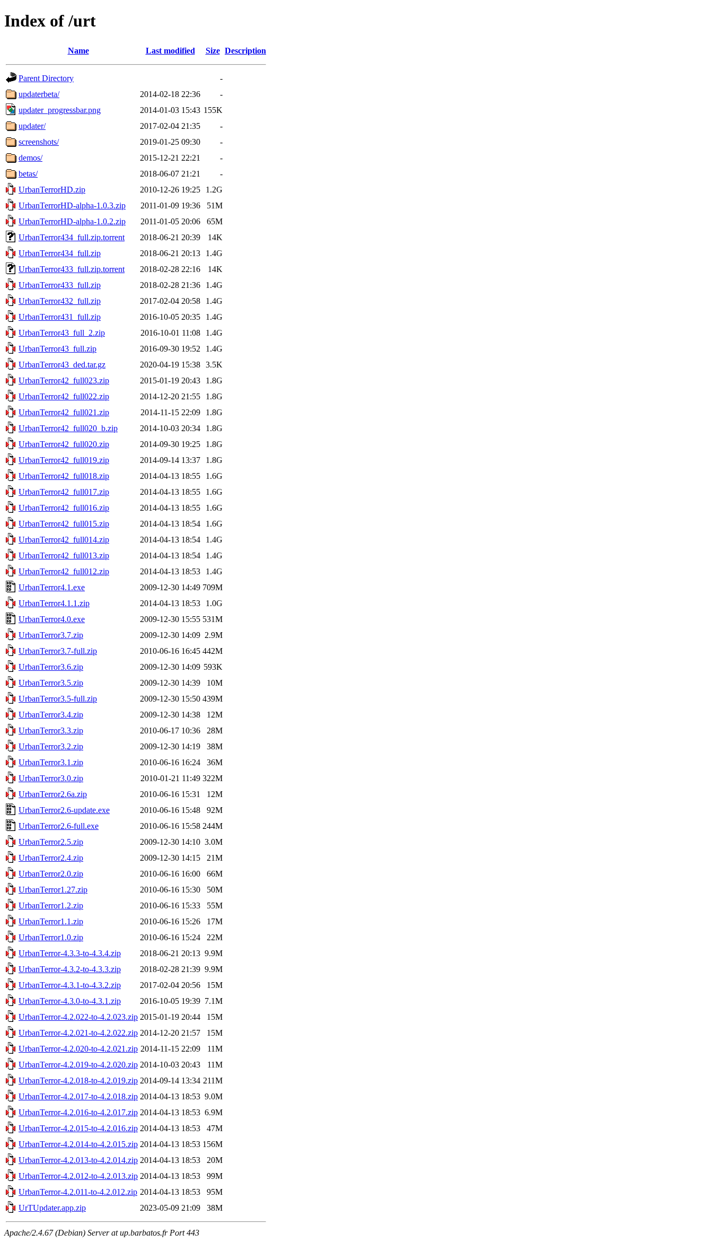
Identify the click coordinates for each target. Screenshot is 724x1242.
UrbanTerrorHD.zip (52, 189)
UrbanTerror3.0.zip (51, 778)
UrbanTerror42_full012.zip (64, 571)
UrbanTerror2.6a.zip (53, 794)
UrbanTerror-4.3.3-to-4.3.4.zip (70, 953)
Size (213, 50)
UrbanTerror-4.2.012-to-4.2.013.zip (78, 1175)
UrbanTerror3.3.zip (51, 730)
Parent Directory (46, 78)
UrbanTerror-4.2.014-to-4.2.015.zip (78, 1144)
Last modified (170, 50)
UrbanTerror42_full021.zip (64, 412)
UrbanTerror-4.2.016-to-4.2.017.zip (78, 1112)
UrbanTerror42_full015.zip (64, 523)
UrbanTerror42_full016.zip (64, 507)
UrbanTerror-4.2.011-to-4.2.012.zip (78, 1191)
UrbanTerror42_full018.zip (64, 475)
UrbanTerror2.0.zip (51, 873)
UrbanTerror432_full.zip (60, 300)
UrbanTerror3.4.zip (51, 714)
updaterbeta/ (39, 94)
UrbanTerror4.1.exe (52, 587)
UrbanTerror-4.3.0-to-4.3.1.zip (70, 1000)
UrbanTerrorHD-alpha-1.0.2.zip (72, 221)
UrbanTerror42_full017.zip (64, 491)
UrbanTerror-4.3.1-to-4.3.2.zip (70, 985)
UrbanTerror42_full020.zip (64, 444)
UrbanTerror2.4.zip (51, 857)
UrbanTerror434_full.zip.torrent (72, 237)
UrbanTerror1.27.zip (53, 889)
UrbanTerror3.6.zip (51, 666)
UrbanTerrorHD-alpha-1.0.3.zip (72, 205)
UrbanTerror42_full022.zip (64, 396)
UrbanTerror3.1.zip (51, 762)
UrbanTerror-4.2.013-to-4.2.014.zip (78, 1160)
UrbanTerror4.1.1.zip (54, 603)
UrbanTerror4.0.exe (52, 619)
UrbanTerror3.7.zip (51, 635)
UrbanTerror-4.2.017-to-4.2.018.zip (78, 1096)
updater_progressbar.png (60, 110)
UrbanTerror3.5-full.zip (58, 698)
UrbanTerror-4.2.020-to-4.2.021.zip (78, 1048)
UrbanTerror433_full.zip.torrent (72, 269)
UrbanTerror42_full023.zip (64, 380)
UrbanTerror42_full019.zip (64, 460)
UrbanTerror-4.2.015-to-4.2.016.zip (78, 1128)
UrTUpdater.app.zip (52, 1207)
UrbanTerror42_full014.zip (64, 539)
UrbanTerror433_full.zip (60, 285)
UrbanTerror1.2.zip (51, 905)
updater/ (32, 125)
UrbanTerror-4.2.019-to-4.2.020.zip (78, 1064)
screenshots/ (39, 141)
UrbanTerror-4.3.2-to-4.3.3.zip (70, 969)
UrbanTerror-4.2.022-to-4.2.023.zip (78, 1016)
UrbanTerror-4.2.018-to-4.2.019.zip (78, 1080)
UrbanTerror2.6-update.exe (64, 810)
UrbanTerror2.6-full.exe (59, 825)
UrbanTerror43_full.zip (57, 348)
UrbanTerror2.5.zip (51, 841)
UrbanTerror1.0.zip (51, 937)
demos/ (30, 157)
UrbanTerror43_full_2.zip (62, 332)
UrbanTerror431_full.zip (60, 316)
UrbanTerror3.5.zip (51, 682)
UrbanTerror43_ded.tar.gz (62, 364)
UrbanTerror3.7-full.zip (58, 650)
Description (245, 50)
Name (78, 50)
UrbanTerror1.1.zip (51, 921)
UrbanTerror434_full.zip (60, 253)
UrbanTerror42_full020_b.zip (68, 428)
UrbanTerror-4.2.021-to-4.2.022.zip (78, 1032)
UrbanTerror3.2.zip (51, 746)
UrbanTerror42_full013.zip (64, 555)
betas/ (28, 173)
